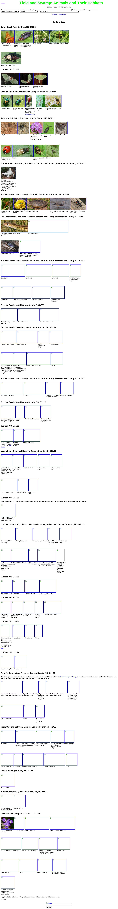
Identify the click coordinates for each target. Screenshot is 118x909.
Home (3, 3)
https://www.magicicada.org (67, 676)
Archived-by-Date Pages (59, 14)
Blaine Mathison (30, 114)
